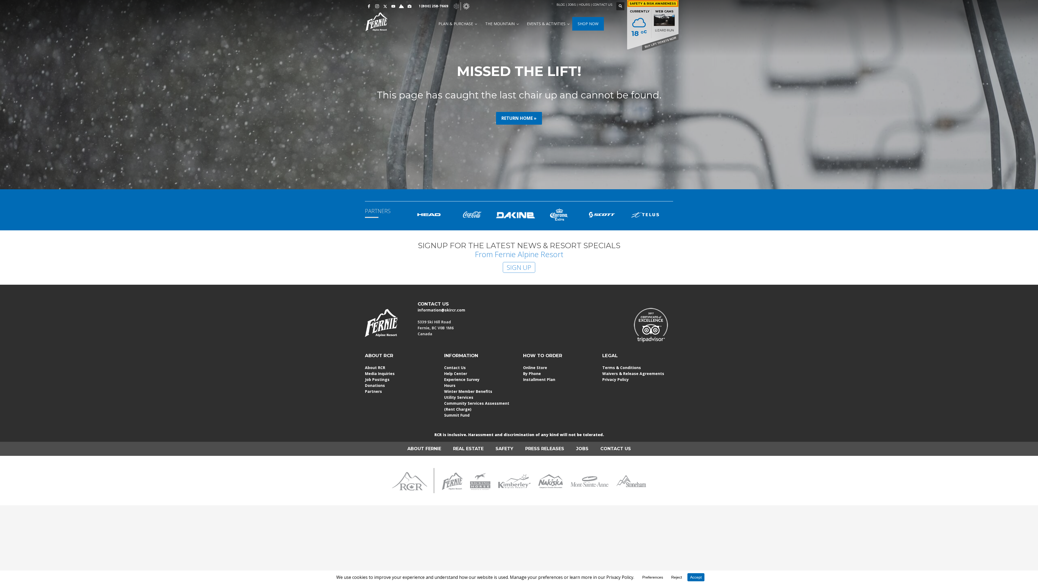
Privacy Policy (615, 379)
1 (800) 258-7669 (433, 6)
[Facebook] (369, 6)
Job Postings (377, 379)
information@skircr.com (441, 310)
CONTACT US (602, 4)
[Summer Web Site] (466, 5)
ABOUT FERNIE (424, 448)
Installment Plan (539, 379)
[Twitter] (385, 6)
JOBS (572, 4)
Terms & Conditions (621, 367)
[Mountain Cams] (409, 6)
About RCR (375, 367)
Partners (373, 391)
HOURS (584, 4)
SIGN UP (519, 267)
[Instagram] (377, 6)
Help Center (455, 373)
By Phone (532, 373)
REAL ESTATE (468, 448)
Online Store (535, 367)
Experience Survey (462, 379)
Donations (375, 385)
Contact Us (455, 367)
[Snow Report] (401, 6)
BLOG (561, 4)
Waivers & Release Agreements (633, 373)
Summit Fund (457, 415)
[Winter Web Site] (456, 5)
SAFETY (504, 448)
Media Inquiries (380, 373)
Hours (449, 385)
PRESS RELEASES (544, 448)
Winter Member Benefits (468, 391)
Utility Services (458, 397)
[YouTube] (393, 6)
